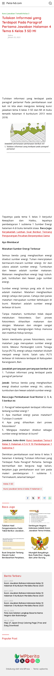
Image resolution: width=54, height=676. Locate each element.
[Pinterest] (27, 661)
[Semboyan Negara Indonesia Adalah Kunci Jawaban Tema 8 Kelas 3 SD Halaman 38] (40, 516)
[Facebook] (17, 661)
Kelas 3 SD (8, 484)
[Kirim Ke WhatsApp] (50, 498)
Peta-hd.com (14, 3)
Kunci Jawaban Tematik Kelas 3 (15, 13)
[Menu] (4, 3)
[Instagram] (32, 661)
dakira (10, 35)
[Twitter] (22, 661)
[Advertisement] (27, 67)
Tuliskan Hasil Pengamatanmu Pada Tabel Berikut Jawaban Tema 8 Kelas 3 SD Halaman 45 (13, 528)
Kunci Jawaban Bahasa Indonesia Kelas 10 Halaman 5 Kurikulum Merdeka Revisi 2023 (23, 594)
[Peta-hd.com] (27, 656)
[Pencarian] (50, 3)
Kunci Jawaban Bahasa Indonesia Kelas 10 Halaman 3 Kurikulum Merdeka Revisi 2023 (23, 604)
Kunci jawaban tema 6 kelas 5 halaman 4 (22, 489)
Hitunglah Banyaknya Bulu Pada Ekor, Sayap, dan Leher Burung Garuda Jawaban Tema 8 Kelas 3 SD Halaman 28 (40, 555)
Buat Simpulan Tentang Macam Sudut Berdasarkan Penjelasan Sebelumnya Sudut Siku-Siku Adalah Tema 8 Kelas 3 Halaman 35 (13, 555)
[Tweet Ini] (33, 498)
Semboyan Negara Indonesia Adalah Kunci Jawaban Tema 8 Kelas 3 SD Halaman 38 (40, 528)
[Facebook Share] (28, 498)
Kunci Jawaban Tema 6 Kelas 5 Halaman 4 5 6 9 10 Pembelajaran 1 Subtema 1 (27, 444)
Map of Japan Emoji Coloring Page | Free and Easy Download (25, 624)
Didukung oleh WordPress (18, 669)
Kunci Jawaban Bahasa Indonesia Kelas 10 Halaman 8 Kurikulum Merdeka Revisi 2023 (23, 584)
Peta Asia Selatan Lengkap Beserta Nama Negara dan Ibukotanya (23, 614)
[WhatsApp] (37, 661)
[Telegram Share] (44, 498)
